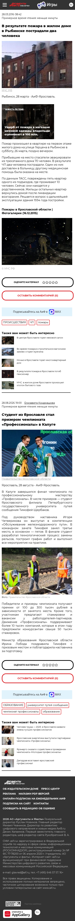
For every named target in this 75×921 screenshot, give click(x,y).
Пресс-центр (50, 788)
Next (68, 238)
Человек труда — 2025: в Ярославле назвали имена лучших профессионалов (41, 728)
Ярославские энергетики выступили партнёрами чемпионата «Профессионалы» (43, 739)
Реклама (9, 793)
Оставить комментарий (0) (37, 295)
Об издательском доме (20, 788)
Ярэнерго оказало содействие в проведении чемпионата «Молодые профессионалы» (41, 750)
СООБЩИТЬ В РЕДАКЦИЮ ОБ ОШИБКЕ (29, 808)
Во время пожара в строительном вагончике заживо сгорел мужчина (41, 350)
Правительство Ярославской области (26, 478)
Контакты (40, 803)
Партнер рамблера (33, 904)
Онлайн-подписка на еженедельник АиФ (34, 798)
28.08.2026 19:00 (12, 402)
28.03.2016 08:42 (11, 14)
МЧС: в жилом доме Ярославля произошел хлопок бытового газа (40, 384)
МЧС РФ (7, 90)
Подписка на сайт (17, 803)
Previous (5, 238)
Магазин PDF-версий (34, 793)
